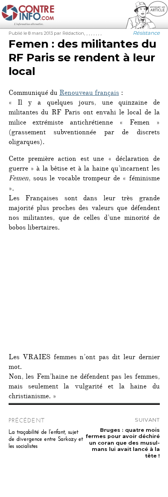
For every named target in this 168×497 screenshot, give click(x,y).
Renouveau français (89, 93)
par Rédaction (69, 33)
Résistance (146, 33)
